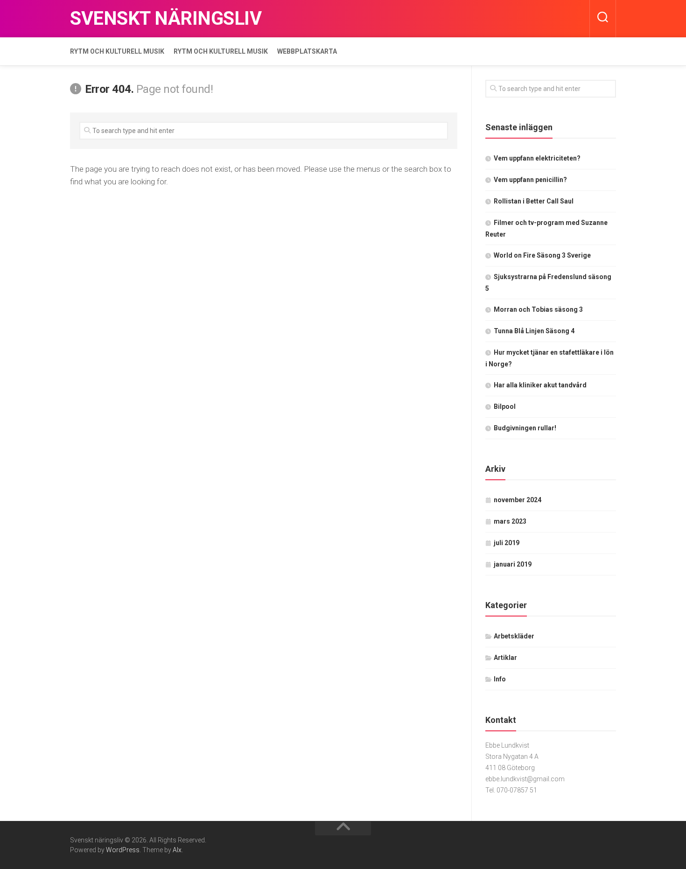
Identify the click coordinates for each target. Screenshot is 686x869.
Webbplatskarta (307, 51)
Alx (177, 850)
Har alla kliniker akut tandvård (540, 385)
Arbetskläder (514, 636)
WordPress (123, 850)
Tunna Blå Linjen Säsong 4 (534, 331)
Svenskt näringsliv (165, 18)
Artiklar (505, 657)
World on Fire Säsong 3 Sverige (542, 255)
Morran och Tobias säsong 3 (538, 309)
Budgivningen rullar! (525, 428)
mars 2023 (510, 521)
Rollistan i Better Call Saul (534, 201)
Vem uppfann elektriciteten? (537, 158)
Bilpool (505, 406)
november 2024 (517, 500)
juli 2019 (506, 543)
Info (500, 679)
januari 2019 (513, 564)
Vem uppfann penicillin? (530, 179)
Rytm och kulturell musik (117, 51)
